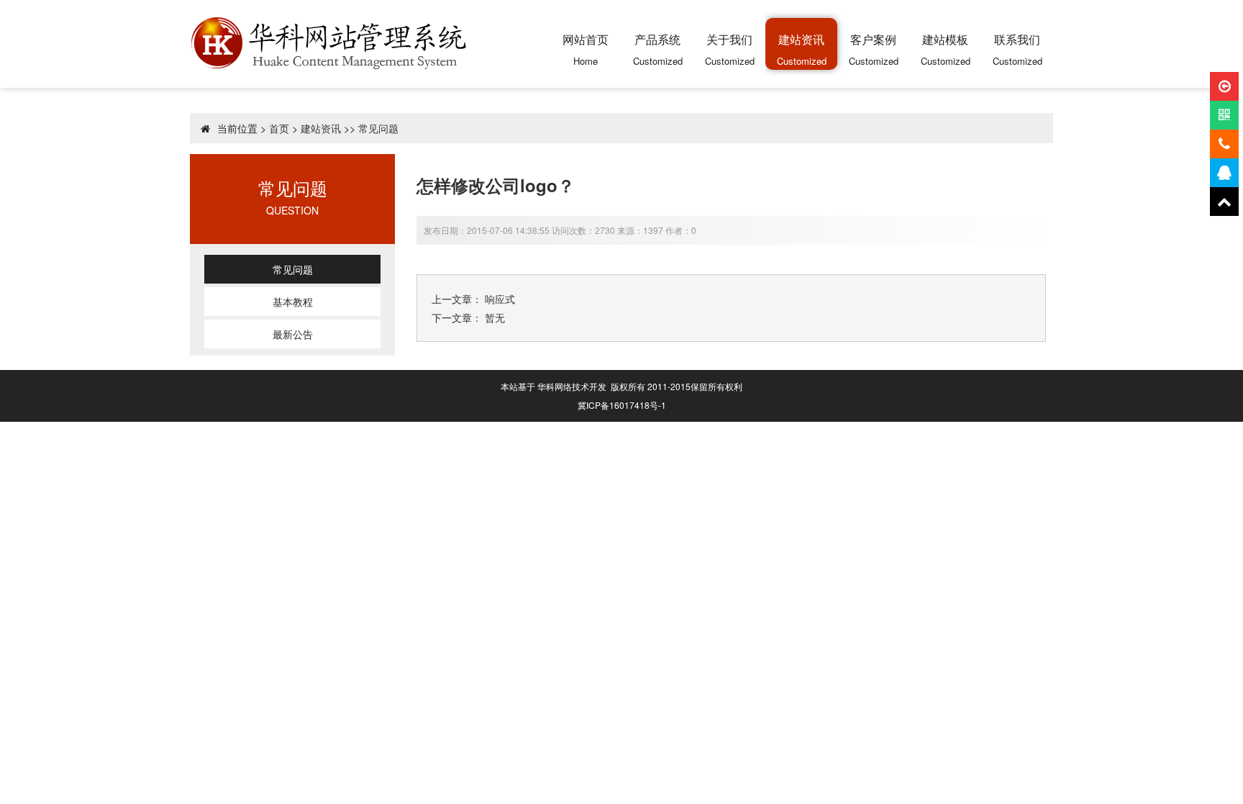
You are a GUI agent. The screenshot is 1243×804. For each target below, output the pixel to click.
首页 (279, 128)
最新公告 (293, 334)
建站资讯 (321, 128)
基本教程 (293, 301)
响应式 (500, 299)
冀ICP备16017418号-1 (622, 405)
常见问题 (378, 128)
